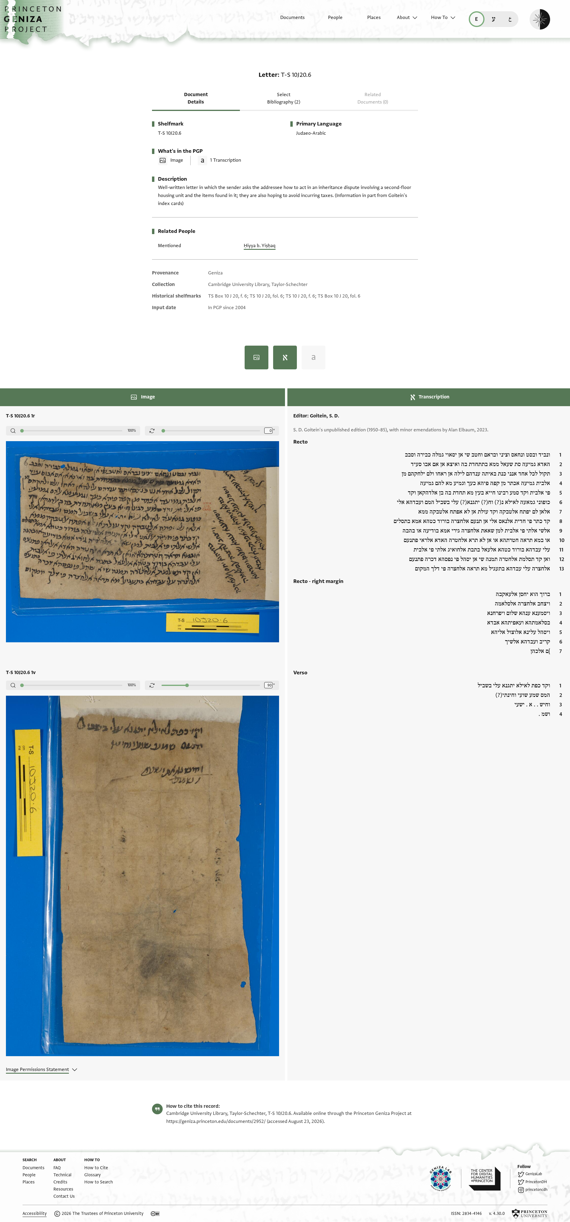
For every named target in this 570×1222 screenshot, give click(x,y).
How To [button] (439, 17)
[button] (34, 22)
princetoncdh (536, 1189)
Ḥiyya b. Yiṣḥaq (260, 246)
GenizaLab (533, 1174)
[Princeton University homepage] (529, 1214)
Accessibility (35, 1213)
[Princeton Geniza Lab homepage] (445, 1178)
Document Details (196, 98)
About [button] (403, 17)
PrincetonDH (536, 1182)
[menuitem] (287, 20)
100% (132, 430)
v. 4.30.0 (497, 1213)
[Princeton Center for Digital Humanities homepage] (489, 1178)
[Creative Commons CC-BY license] (155, 1213)
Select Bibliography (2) (283, 98)
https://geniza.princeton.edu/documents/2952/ (216, 1121)
